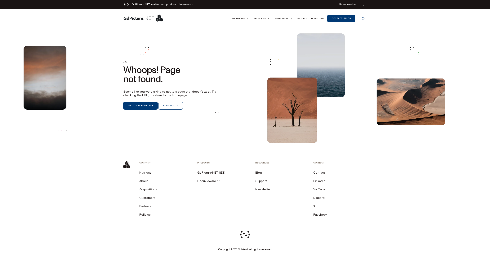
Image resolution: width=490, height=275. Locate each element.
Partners (145, 206)
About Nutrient (347, 4)
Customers (147, 198)
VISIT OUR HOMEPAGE (140, 105)
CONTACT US (170, 105)
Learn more (186, 4)
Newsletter (263, 189)
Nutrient (145, 173)
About (143, 181)
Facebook (320, 215)
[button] (241, 18)
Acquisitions (148, 189)
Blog (258, 173)
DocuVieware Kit (208, 181)
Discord (319, 198)
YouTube (319, 189)
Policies (145, 215)
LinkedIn (319, 181)
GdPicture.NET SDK (211, 173)
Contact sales (341, 18)
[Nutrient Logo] (143, 18)
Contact (319, 173)
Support (261, 181)
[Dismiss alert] (363, 4)
